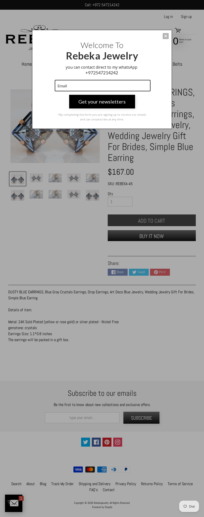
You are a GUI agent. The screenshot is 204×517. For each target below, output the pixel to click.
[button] (166, 36)
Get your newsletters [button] (102, 101)
